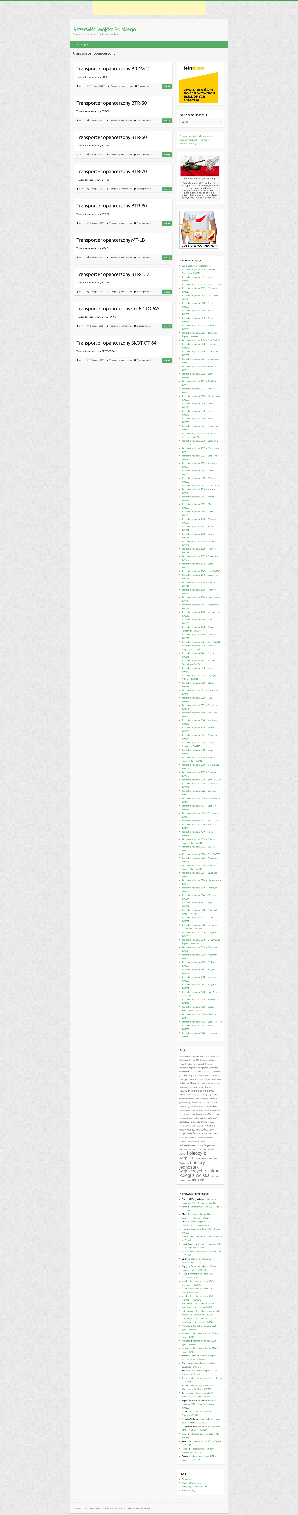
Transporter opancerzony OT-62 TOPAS (117, 308)
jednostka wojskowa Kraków (202, 1106)
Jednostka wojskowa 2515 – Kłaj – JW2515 (201, 284)
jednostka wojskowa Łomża (198, 1141)
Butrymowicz (187, 1303)
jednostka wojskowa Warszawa (196, 1131)
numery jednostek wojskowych (192, 1166)
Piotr (184, 1229)
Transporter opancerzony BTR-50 (111, 103)
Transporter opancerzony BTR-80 (111, 205)
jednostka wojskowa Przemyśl (205, 1118)
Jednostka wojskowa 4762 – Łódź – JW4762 (202, 1022)
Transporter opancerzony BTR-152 (112, 274)
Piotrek (185, 1449)
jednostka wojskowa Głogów (198, 1095)
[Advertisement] (149, 8)
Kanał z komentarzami (194, 1487)
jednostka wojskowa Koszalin (190, 1103)
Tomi (184, 1251)
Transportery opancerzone (122, 86)
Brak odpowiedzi (145, 86)
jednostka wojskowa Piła (201, 1114)
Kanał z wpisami (191, 1483)
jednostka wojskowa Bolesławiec (200, 1064)
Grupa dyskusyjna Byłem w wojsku (196, 136)
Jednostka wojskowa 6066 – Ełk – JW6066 (201, 854)
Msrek (184, 1296)
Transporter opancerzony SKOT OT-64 (116, 343)
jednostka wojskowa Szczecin (197, 1127)
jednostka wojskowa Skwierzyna (193, 1122)
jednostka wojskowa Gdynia (197, 1079)
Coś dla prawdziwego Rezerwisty (196, 266)
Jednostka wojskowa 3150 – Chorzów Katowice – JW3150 (199, 1404)
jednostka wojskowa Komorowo (207, 1099)
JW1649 (210, 1149)
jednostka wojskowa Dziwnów (207, 1072)
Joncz (184, 1207)
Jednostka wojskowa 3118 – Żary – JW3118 (201, 642)
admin (82, 86)
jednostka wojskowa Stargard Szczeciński (197, 1124)
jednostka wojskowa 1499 (209, 1056)
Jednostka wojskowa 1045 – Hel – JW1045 (201, 571)
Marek (184, 1274)
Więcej (167, 86)
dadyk (184, 1434)
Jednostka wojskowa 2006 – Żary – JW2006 (201, 780)
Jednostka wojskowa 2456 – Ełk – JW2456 (201, 340)
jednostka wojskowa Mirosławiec (191, 1110)
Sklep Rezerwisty (187, 143)
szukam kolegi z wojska (200, 1173)
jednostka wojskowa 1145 (189, 1056)
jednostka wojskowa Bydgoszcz (193, 1068)
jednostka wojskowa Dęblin (191, 1075)
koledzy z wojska (192, 1155)
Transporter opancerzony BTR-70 (111, 171)
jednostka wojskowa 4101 (189, 1060)
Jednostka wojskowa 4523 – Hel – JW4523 (201, 821)
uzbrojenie (198, 1179)
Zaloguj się (187, 1479)
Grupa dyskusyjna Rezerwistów (194, 140)
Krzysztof (186, 1326)
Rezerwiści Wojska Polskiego (104, 29)
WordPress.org (188, 1490)
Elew (184, 1236)
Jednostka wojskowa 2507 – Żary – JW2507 (201, 485)
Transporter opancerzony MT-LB (110, 240)
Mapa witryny (81, 44)
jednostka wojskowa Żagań (195, 1145)
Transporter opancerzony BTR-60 (111, 137)
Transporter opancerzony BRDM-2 (112, 68)
